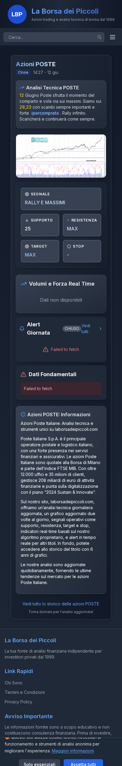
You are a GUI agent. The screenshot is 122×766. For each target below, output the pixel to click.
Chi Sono (14, 682)
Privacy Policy (18, 701)
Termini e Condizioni (25, 692)
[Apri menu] (112, 37)
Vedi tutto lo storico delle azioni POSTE (61, 603)
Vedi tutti (85, 328)
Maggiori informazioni (73, 750)
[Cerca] (99, 37)
